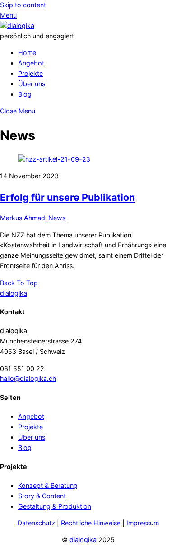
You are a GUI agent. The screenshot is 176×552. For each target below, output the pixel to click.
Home (27, 52)
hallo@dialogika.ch (28, 378)
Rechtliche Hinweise (90, 523)
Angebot (31, 63)
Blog (25, 94)
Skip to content (23, 5)
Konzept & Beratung (48, 485)
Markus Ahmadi (23, 218)
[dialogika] (17, 25)
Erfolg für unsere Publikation (67, 197)
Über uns (31, 84)
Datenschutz (36, 523)
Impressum (142, 523)
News (56, 218)
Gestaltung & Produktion (54, 506)
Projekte (30, 73)
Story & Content (42, 496)
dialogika (83, 539)
